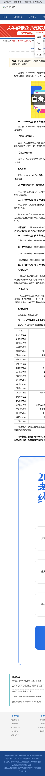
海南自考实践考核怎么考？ (22, 691)
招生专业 (28, 2)
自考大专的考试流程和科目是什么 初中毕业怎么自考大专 (28, 686)
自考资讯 (18, 17)
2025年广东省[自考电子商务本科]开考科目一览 (28, 696)
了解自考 (7, 2)
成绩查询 (27, 41)
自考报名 (32, 17)
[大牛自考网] (9, 7)
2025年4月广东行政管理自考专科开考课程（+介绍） (28, 681)
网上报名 (38, 2)
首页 (5, 17)
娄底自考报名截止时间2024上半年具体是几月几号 (28, 702)
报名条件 (17, 2)
